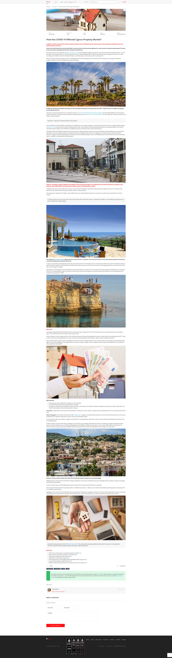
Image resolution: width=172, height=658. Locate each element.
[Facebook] (111, 585)
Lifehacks (118, 639)
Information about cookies (120, 646)
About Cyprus (70, 2)
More (75, 2)
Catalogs (124, 639)
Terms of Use (109, 646)
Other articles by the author (58, 591)
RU (123, 2)
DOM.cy (61, 2)
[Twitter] (117, 585)
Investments (50, 568)
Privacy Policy (102, 646)
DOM (99, 574)
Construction (57, 568)
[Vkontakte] (119, 585)
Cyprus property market (73, 52)
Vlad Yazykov (52, 34)
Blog (68, 568)
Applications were (50, 127)
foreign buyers (77, 415)
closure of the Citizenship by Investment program (89, 113)
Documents (105, 639)
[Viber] (106, 585)
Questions (112, 639)
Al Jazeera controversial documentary (94, 114)
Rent (63, 568)
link (80, 553)
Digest (65, 2)
